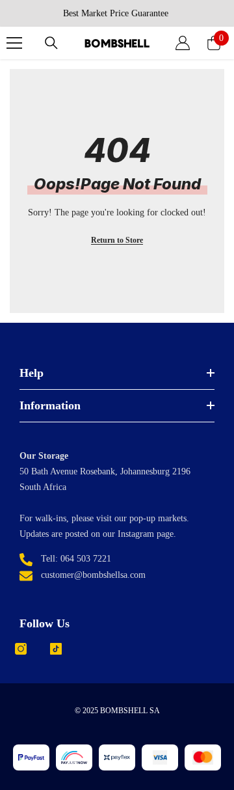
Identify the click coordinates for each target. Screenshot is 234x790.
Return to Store (117, 240)
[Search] (51, 43)
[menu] (14, 43)
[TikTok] (56, 649)
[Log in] (183, 43)
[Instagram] (21, 649)
